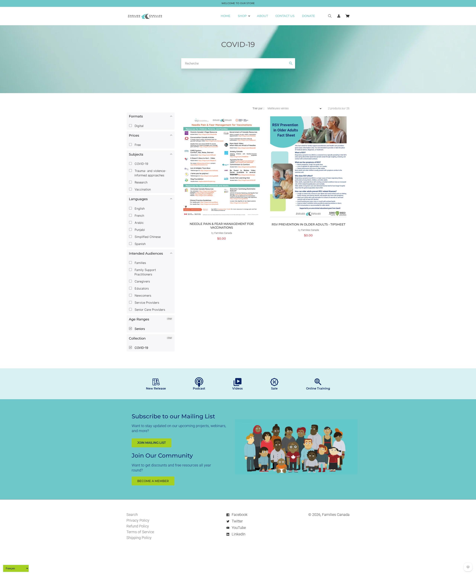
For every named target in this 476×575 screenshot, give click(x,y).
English (139, 208)
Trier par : (258, 108)
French (139, 215)
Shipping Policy (139, 537)
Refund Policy (137, 526)
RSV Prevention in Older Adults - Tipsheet (308, 224)
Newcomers (142, 295)
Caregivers (142, 281)
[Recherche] (291, 63)
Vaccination (142, 189)
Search (132, 514)
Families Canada (336, 514)
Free (137, 145)
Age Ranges (139, 319)
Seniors (139, 329)
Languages (138, 199)
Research (140, 182)
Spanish (140, 244)
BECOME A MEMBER (153, 481)
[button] (244, 16)
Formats (136, 116)
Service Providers (146, 302)
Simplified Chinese (147, 237)
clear (169, 318)
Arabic (139, 222)
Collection (137, 338)
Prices (134, 135)
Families (140, 263)
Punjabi (139, 230)
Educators (141, 288)
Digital (139, 126)
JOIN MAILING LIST (151, 443)
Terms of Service (140, 532)
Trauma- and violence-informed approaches (150, 173)
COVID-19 (141, 164)
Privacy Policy (137, 520)
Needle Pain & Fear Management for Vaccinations (222, 225)
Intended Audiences (146, 253)
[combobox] (238, 63)
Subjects (136, 154)
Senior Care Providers (149, 309)
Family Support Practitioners (145, 272)
